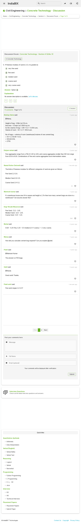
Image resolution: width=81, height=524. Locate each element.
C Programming (12, 479)
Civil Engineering (14, 16)
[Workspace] (10, 100)
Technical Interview (13, 499)
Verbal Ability (11, 452)
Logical (9, 462)
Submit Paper (11, 509)
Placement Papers (13, 506)
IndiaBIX (13, 3)
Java (8, 485)
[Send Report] (15, 100)
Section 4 (41, 16)
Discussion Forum (52, 16)
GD (8, 492)
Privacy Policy (75, 520)
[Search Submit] (39, 3)
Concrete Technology (29, 16)
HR (8, 496)
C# (12, 482)
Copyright (66, 520)
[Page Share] (65, 3)
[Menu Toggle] (4, 3)
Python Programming (14, 476)
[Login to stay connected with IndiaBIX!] (77, 3)
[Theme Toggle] (71, 3)
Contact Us (57, 520)
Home (5, 16)
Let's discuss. (33, 96)
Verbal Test (10, 455)
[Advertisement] (40, 34)
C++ (8, 482)
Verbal (9, 465)
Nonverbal (10, 468)
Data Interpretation (13, 445)
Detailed (72, 108)
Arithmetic (10, 442)
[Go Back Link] (6, 100)
